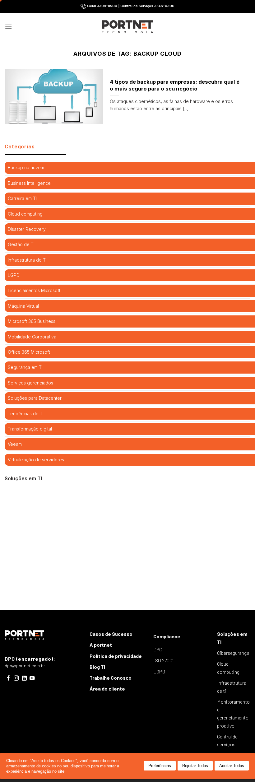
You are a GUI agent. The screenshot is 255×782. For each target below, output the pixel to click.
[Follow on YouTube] (32, 678)
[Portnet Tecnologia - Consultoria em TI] (127, 26)
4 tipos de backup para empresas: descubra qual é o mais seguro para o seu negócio (174, 85)
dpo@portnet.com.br (25, 665)
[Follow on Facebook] (8, 678)
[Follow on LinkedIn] (24, 678)
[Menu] (8, 26)
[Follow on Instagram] (16, 678)
